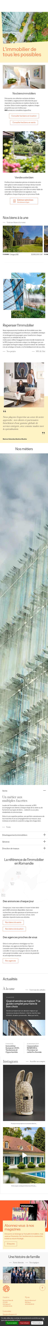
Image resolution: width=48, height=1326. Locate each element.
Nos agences (10, 960)
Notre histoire (18, 1262)
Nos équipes (34, 1262)
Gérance (5, 842)
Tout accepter (12, 1323)
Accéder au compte (37, 1061)
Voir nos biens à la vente (16, 222)
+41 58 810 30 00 (7, 1306)
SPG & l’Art (40, 351)
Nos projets (11, 351)
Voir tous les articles (37, 990)
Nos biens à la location (14, 929)
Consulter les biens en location (24, 116)
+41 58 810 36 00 (29, 1304)
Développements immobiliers (14, 835)
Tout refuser (24, 1323)
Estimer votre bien (25, 201)
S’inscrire (11, 1244)
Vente (4, 791)
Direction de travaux (10, 848)
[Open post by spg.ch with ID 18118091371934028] (24, 1093)
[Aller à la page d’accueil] (6, 1291)
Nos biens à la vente (13, 922)
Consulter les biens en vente (24, 122)
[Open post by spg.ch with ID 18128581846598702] (24, 1155)
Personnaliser (37, 1323)
